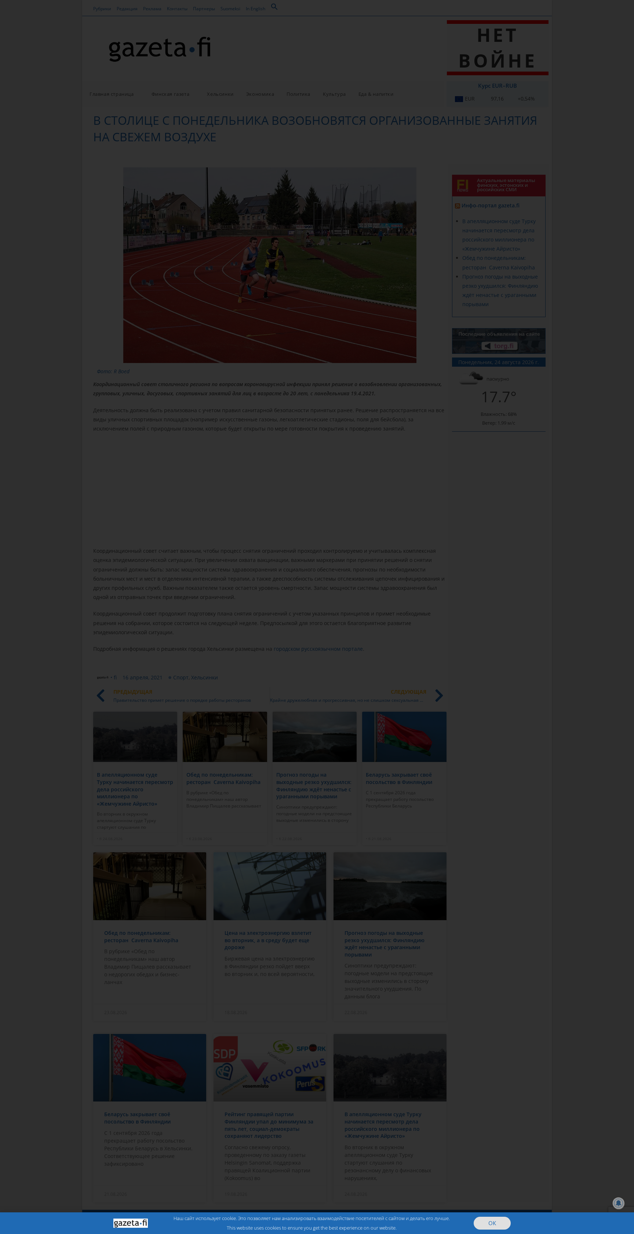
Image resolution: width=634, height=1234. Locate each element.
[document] (317, 617)
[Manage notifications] (618, 1203)
